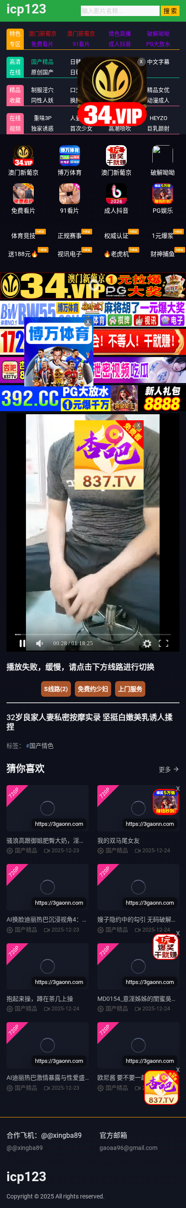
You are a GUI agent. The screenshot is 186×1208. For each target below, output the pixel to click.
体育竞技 (23, 235)
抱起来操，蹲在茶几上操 (39, 998)
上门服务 (130, 688)
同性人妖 (42, 100)
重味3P (42, 118)
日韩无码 (81, 72)
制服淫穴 (42, 90)
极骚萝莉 (120, 118)
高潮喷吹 (120, 128)
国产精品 (42, 61)
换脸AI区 (81, 100)
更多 (165, 769)
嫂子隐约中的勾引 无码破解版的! (141, 919)
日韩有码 (81, 61)
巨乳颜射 (158, 128)
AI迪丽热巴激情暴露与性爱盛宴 (48, 1077)
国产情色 (41, 745)
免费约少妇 (93, 688)
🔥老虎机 (116, 253)
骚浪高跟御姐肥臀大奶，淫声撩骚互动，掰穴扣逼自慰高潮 (85, 840)
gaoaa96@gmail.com (128, 1147)
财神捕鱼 (163, 253)
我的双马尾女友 (118, 840)
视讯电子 (70, 253)
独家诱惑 (42, 128)
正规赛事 (70, 235)
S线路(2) (56, 688)
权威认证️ (116, 235)
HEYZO (158, 118)
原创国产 (42, 72)
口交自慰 (81, 90)
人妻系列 (81, 118)
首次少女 (81, 128)
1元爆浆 (162, 235)
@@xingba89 (24, 1147)
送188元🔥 (23, 253)
